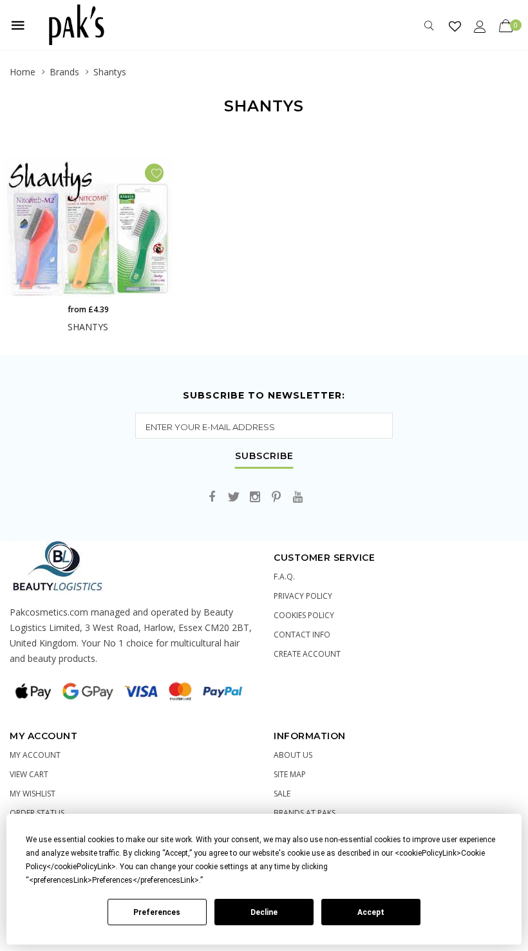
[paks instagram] (255, 497)
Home (22, 72)
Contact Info (302, 634)
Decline (264, 912)
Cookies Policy (304, 615)
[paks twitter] (234, 497)
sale (282, 793)
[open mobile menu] (18, 25)
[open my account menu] (480, 26)
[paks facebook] (212, 497)
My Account (35, 754)
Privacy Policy (303, 595)
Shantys (109, 72)
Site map (290, 774)
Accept (370, 912)
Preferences (156, 912)
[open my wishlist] (454, 26)
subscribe (264, 456)
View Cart (29, 774)
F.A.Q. (284, 576)
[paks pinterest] (276, 497)
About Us (293, 754)
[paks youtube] (297, 497)
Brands (64, 72)
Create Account (307, 653)
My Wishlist (32, 793)
